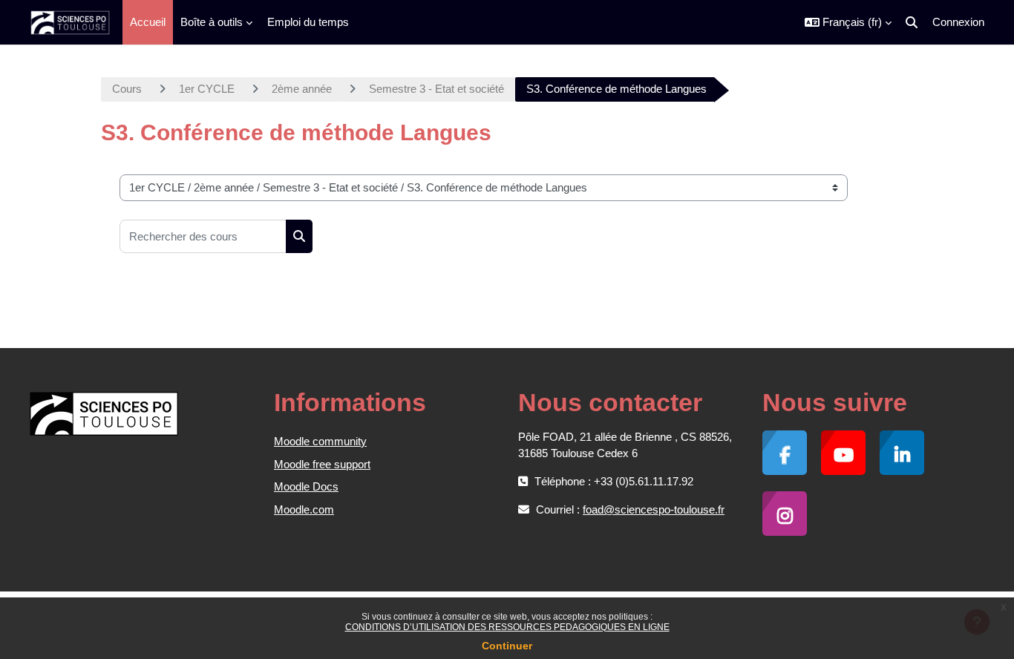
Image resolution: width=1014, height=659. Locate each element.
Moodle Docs (306, 486)
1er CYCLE (207, 88)
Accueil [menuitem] (148, 22)
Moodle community (320, 441)
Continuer (507, 646)
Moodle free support (322, 464)
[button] (848, 22)
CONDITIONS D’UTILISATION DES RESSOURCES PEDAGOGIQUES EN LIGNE (507, 627)
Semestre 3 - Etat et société (436, 88)
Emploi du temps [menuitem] (308, 22)
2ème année (302, 88)
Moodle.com (304, 509)
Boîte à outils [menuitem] (211, 22)
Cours (127, 88)
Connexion (958, 22)
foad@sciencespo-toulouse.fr (653, 509)
